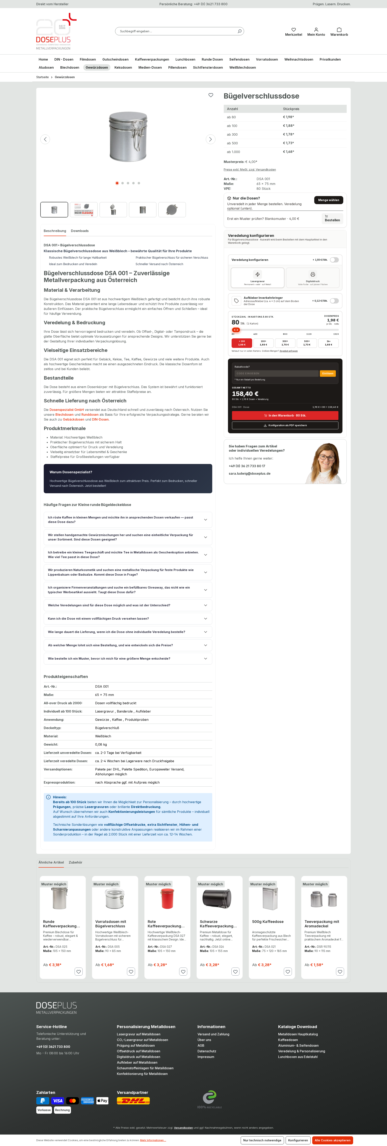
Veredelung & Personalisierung (301, 1051)
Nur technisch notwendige (262, 1140)
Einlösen (327, 373)
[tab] (55, 231)
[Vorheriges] (45, 139)
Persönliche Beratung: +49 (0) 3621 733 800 (193, 4)
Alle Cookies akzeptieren (333, 1140)
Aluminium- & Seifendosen (298, 1045)
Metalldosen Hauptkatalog (298, 1034)
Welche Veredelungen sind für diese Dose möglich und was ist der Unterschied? (109, 605)
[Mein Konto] (316, 31)
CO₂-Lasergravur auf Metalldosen (142, 1040)
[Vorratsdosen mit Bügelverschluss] (115, 897)
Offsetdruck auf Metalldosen (138, 1051)
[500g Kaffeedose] (271, 897)
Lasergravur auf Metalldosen (138, 1034)
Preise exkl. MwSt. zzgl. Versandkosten (250, 169)
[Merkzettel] (294, 31)
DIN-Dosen (100, 419)
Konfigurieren (298, 1140)
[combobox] (179, 31)
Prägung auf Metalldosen (136, 1045)
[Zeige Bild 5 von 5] (139, 183)
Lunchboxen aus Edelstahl (298, 1057)
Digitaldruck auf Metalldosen (138, 1057)
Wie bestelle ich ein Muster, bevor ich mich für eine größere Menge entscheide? (109, 658)
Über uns (204, 1040)
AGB (201, 1045)
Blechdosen (64, 414)
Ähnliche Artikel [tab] (51, 862)
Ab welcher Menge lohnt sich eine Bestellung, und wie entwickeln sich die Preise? (110, 645)
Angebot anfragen (289, 351)
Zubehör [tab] (75, 862)
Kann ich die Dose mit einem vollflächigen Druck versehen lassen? (98, 618)
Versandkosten (183, 1127)
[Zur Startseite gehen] (56, 31)
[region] (128, 154)
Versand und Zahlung (213, 1034)
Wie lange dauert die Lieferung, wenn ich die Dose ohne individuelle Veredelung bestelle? (116, 632)
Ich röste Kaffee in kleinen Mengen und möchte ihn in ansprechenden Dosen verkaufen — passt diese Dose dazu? (120, 520)
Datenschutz (207, 1051)
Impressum (206, 1057)
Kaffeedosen (288, 1040)
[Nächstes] (210, 139)
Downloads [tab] (80, 231)
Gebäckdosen (73, 419)
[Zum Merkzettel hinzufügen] (210, 95)
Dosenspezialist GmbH (67, 410)
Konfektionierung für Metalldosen (142, 1074)
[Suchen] (239, 31)
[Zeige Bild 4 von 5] (133, 183)
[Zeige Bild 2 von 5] (122, 183)
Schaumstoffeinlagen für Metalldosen (145, 1068)
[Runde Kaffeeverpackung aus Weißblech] (62, 897)
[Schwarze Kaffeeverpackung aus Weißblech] (219, 897)
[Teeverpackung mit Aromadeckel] (324, 897)
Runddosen (90, 414)
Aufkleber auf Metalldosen (137, 1062)
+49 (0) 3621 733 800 (53, 1047)
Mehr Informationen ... (153, 1140)
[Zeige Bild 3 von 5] (128, 183)
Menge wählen (328, 200)
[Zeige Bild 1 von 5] (117, 183)
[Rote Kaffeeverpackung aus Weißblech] (167, 897)
